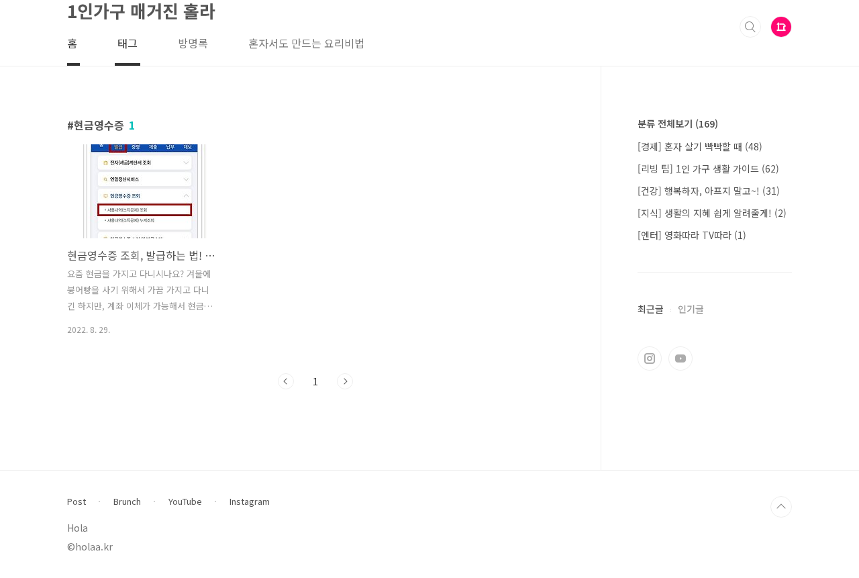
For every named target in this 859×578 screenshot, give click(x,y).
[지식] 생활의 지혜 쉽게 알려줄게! (712, 213)
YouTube (185, 501)
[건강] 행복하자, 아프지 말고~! (709, 190)
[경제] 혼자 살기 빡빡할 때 (700, 146)
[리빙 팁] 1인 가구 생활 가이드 (708, 168)
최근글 (651, 309)
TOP (781, 507)
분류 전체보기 (678, 123)
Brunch (127, 501)
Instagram (250, 501)
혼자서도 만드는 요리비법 (306, 43)
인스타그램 (650, 358)
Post (76, 501)
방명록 (193, 43)
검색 (750, 27)
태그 (127, 43)
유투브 (680, 358)
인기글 (691, 309)
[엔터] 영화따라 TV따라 (692, 235)
